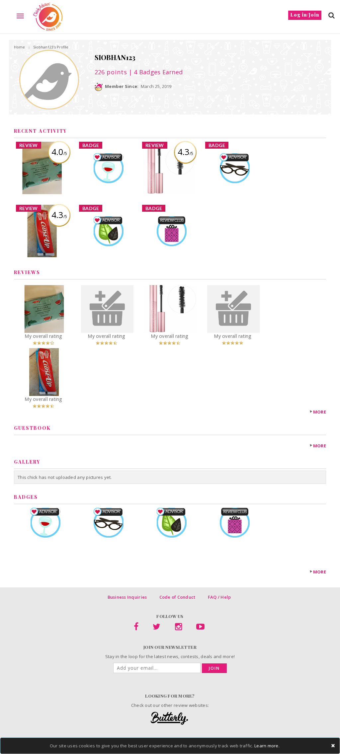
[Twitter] (156, 628)
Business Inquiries (127, 597)
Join (214, 668)
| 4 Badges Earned (155, 72)
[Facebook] (136, 628)
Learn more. (267, 746)
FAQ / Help (219, 597)
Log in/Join (305, 15)
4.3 (185, 151)
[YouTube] (200, 628)
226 (111, 72)
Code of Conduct (177, 597)
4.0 (59, 151)
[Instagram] (178, 628)
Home (19, 46)
